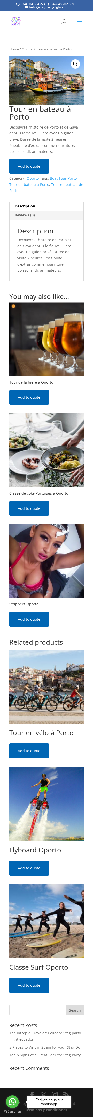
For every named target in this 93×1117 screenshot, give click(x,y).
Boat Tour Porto (63, 178)
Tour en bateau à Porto (29, 184)
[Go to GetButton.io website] (12, 1111)
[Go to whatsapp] (12, 1101)
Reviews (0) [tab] (25, 215)
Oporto (27, 49)
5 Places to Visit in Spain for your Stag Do (44, 1047)
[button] (75, 64)
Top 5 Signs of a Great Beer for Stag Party (45, 1054)
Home (14, 49)
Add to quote (29, 166)
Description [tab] (25, 206)
